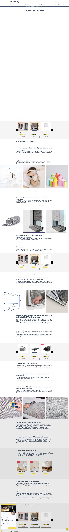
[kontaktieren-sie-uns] (55, 2)
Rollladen (26, 4)
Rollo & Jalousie (41, 4)
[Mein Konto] (57, 2)
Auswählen (23, 136)
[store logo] (14, 1)
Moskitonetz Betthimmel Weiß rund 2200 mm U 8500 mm (34, 471)
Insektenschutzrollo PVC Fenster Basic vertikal (46, 132)
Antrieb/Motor (57, 4)
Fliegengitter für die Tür (20, 241)
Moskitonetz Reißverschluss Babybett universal (22, 471)
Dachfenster (35, 239)
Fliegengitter (12, 4)
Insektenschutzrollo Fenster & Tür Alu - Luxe (34, 132)
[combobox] (36, 2)
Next (52, 130)
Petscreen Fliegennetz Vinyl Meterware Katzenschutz (46, 354)
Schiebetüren (49, 241)
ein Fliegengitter (37, 281)
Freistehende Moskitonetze (21, 249)
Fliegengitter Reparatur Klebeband (23, 354)
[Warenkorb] (59, 2)
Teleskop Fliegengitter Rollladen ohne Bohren (22, 132)
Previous (17, 130)
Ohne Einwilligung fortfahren (12, 502)
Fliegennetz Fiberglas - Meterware (34, 354)
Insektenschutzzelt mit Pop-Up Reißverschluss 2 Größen (46, 471)
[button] (1, 531)
